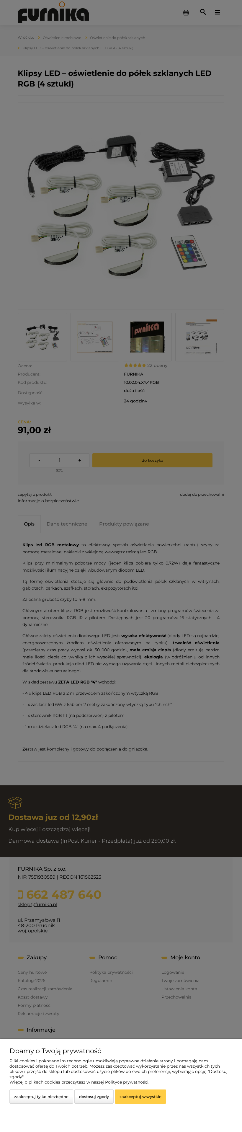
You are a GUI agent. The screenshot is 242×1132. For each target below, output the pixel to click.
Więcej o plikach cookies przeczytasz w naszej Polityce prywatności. (79, 1082)
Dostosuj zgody (94, 1096)
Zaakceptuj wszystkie (140, 1096)
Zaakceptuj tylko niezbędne (41, 1096)
